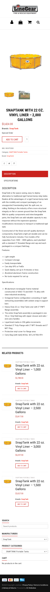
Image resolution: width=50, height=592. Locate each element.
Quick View (7, 366)
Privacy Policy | (28, 585)
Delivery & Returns (9, 588)
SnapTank (13, 128)
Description (10, 174)
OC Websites (31, 588)
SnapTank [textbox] (24, 539)
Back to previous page (14, 33)
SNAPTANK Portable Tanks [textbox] (24, 551)
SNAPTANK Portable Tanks (18, 152)
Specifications (11, 180)
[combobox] (25, 539)
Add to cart (12, 139)
